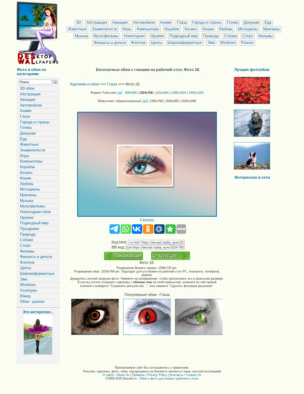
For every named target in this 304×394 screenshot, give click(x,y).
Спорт (247, 36)
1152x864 (161, 92)
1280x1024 (178, 92)
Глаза (182, 22)
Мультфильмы (106, 36)
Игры (127, 29)
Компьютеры (148, 29)
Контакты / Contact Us (185, 375)
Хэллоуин (28, 290)
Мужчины (271, 29)
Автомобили (144, 22)
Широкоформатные (184, 43)
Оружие (157, 36)
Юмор (25, 296)
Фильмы (265, 36)
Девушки (251, 22)
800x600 (131, 92)
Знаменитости (104, 29)
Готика (232, 22)
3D (78, 22)
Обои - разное (32, 302)
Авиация (120, 22)
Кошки (208, 29)
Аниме (166, 22)
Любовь (226, 29)
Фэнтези (138, 43)
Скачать (147, 220)
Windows (228, 43)
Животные (77, 29)
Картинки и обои (84, 84)
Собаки (230, 36)
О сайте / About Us (115, 375)
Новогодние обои (35, 212)
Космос (191, 29)
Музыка (81, 36)
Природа (211, 36)
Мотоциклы (248, 29)
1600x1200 (196, 92)
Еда (268, 22)
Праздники (29, 229)
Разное (247, 43)
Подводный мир (183, 36)
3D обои (27, 88)
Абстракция (96, 22)
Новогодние (134, 36)
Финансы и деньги (110, 43)
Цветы (156, 43)
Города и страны (207, 22)
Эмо (211, 43)
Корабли (172, 29)
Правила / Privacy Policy (149, 375)
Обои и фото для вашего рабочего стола (168, 378)
